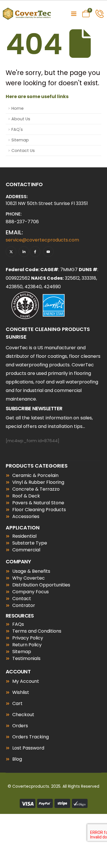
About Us (20, 119)
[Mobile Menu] (73, 14)
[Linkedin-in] (24, 251)
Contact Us (23, 150)
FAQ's (17, 129)
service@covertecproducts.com (42, 240)
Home (17, 108)
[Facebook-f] (35, 251)
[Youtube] (48, 251)
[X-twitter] (11, 251)
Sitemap (20, 140)
